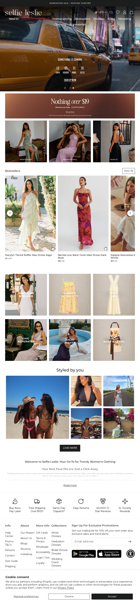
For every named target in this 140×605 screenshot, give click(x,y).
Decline (69, 596)
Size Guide (11, 561)
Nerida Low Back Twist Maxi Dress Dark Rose (82, 256)
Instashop (26, 554)
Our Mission (27, 532)
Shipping (10, 566)
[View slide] (70, 48)
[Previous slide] (5, 49)
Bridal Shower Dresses (59, 552)
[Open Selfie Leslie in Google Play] (84, 554)
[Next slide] (134, 49)
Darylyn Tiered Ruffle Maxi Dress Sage (28, 255)
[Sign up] (129, 541)
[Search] (111, 12)
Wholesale (42, 546)
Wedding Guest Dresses (56, 562)
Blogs (23, 543)
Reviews (25, 548)
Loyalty (40, 563)
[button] (10, 213)
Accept (112, 596)
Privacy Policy (66, 587)
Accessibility (43, 552)
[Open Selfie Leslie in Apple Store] (109, 554)
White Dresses (56, 534)
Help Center (9, 534)
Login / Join (43, 557)
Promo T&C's (9, 543)
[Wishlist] (117, 12)
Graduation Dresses (57, 543)
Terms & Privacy (41, 540)
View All (128, 170)
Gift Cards (42, 532)
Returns (10, 550)
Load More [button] (70, 447)
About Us (26, 538)
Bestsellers (12, 171)
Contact (10, 555)
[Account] (124, 12)
